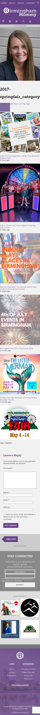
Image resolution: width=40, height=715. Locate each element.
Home (4, 3)
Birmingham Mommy (22, 706)
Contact (30, 3)
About (12, 3)
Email (6, 500)
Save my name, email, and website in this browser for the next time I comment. (19, 516)
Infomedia (24, 712)
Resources (28, 679)
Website (6, 507)
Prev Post (11, 539)
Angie (28, 104)
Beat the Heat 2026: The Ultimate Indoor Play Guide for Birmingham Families (18, 288)
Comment (8, 468)
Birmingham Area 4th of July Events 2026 (16, 348)
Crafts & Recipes (28, 672)
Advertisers (11, 675)
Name (6, 493)
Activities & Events (28, 669)
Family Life (28, 675)
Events (20, 3)
